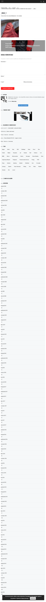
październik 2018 (4, 358)
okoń (42, 156)
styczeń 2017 (3, 425)
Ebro (39, 149)
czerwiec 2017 (4, 405)
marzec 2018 (3, 372)
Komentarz (3, 61)
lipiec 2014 (3, 568)
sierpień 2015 (3, 506)
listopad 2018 (3, 353)
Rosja (3, 163)
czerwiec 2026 (4, 191)
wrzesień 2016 (4, 444)
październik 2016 (4, 439)
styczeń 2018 (3, 382)
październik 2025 (4, 200)
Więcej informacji (24, 598)
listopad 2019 (3, 305)
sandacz (8, 163)
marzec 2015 (3, 530)
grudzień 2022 (3, 234)
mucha (22, 156)
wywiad (39, 166)
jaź (20, 152)
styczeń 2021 (3, 262)
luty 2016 (2, 477)
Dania (29, 149)
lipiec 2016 (3, 453)
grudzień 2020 (3, 267)
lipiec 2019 (3, 324)
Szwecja (3, 166)
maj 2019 (2, 329)
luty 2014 (2, 592)
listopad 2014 (3, 549)
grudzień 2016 (3, 429)
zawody (3, 170)
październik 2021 (4, 243)
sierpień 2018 (3, 362)
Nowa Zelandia (35, 156)
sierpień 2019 (3, 319)
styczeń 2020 (3, 296)
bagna (3, 149)
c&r (18, 149)
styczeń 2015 (3, 539)
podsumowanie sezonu (24, 159)
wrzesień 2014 (4, 558)
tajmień (9, 166)
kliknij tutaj (14, 101)
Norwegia (28, 156)
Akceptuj (32, 598)
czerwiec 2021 (4, 257)
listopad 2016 (3, 434)
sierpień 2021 (3, 253)
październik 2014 (4, 553)
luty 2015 (2, 534)
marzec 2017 (3, 415)
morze (8, 156)
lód (41, 152)
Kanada (25, 152)
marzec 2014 (3, 587)
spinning (15, 163)
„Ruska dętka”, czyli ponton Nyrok (14, 128)
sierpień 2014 (3, 563)
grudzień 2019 (3, 300)
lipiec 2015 (3, 511)
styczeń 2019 (3, 343)
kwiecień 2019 (3, 334)
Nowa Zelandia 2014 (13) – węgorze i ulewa (13, 138)
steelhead (27, 163)
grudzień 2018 (3, 348)
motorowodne (15, 156)
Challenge (23, 149)
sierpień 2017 (3, 396)
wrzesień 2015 (4, 501)
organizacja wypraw (6, 159)
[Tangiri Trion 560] (28, 113)
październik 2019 (4, 310)
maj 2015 (2, 520)
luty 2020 (2, 291)
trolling (24, 166)
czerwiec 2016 (4, 458)
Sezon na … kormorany (8, 134)
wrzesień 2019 (4, 315)
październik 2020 (4, 277)
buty (13, 149)
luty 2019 (2, 339)
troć (30, 166)
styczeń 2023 (3, 229)
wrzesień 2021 (4, 248)
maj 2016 (2, 463)
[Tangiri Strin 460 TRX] (18, 113)
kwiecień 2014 (3, 582)
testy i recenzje (17, 166)
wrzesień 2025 (4, 205)
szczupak (38, 163)
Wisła (34, 166)
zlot (9, 170)
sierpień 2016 (3, 448)
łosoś (13, 170)
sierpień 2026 (3, 186)
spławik (20, 163)
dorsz (34, 149)
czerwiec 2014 (4, 573)
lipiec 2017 (3, 401)
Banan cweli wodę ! (10, 131)
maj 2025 (2, 210)
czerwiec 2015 (4, 515)
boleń (8, 149)
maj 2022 (2, 238)
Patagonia (15, 159)
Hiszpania (15, 152)
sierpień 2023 (3, 219)
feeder (3, 152)
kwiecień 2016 (3, 468)
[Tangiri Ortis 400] (23, 113)
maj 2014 (2, 577)
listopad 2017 (3, 386)
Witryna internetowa (28, 82)
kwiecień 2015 (3, 525)
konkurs (35, 152)
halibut (9, 152)
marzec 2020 (3, 286)
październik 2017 (4, 391)
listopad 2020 (3, 272)
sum (33, 163)
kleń (30, 152)
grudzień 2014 (3, 544)
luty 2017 (2, 420)
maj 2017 (2, 410)
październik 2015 (4, 496)
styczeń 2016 (3, 482)
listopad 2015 (3, 491)
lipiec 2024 (3, 214)
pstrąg (33, 159)
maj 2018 (2, 367)
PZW (38, 159)
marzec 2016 (3, 472)
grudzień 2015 (3, 487)
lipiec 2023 (3, 224)
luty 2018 (2, 377)
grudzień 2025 (3, 195)
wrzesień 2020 (4, 281)
